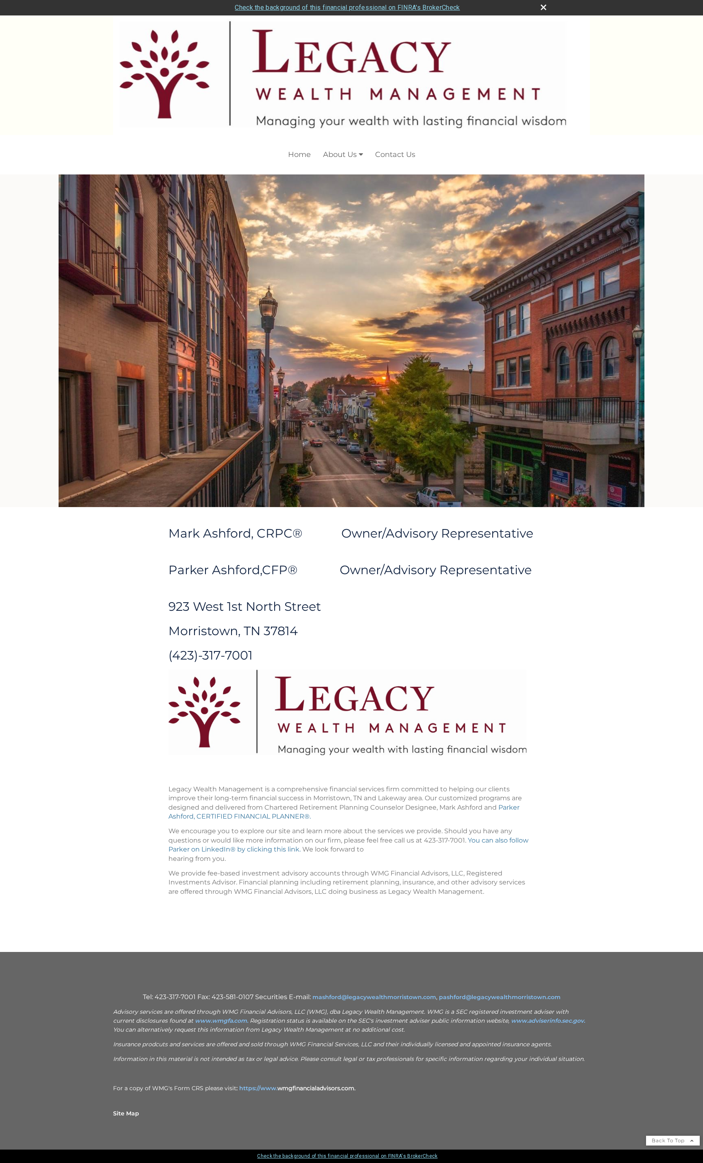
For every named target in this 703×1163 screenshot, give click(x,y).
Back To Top (669, 1140)
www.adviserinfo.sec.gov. (548, 1020)
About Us (340, 154)
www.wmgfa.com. (221, 1020)
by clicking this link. (268, 849)
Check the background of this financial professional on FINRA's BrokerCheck (347, 7)
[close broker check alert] (543, 7)
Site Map (126, 1113)
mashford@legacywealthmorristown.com (374, 997)
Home (299, 154)
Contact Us (395, 154)
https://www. (258, 1088)
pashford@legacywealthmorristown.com (500, 997)
